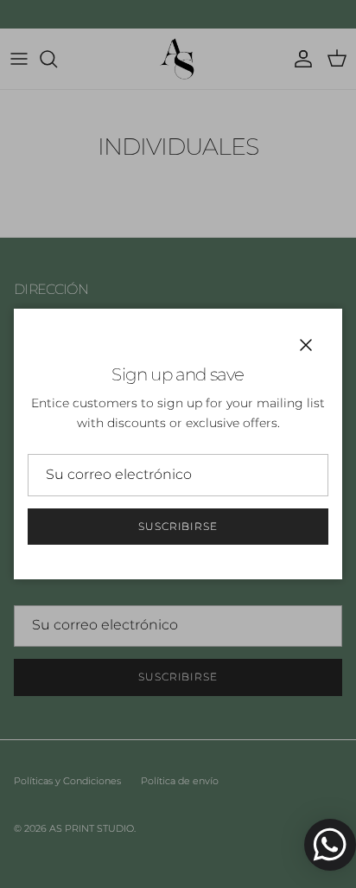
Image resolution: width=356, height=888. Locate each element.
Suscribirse (178, 526)
